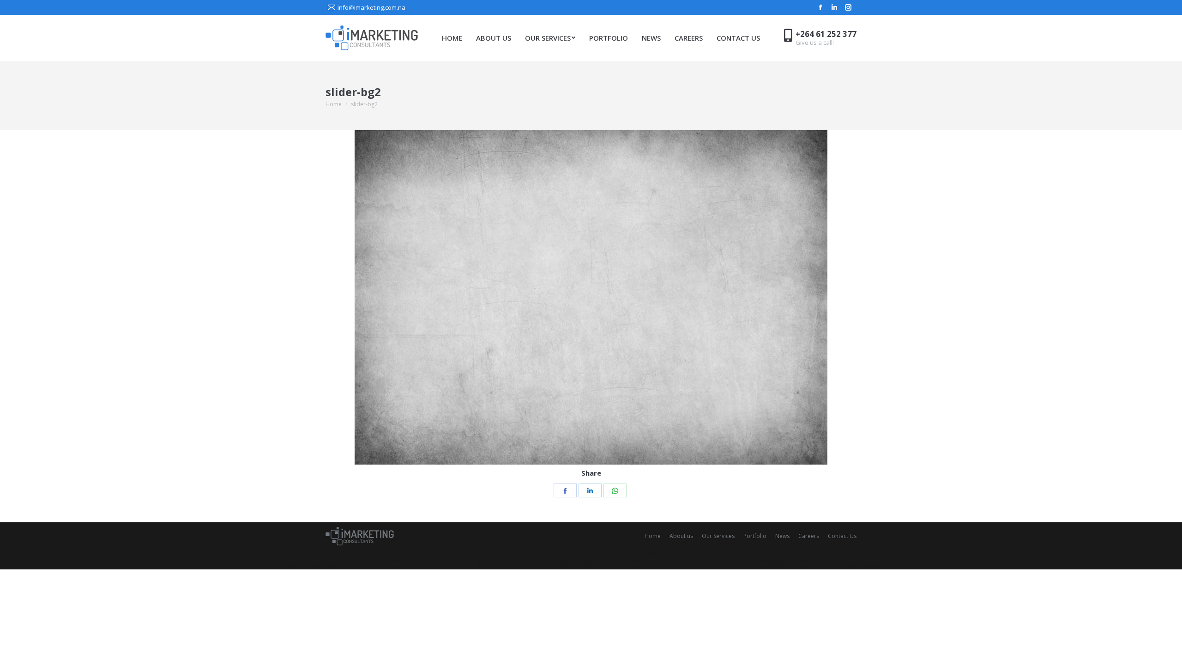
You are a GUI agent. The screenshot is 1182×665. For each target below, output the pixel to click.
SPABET (564, 553)
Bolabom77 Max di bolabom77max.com (326, 566)
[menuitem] (452, 38)
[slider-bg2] (591, 297)
